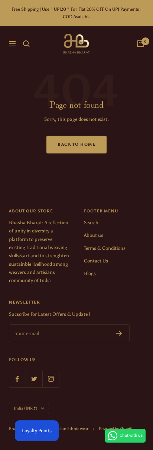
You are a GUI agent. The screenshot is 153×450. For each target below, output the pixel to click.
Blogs (90, 273)
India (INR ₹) (25, 408)
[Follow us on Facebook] (17, 379)
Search (91, 222)
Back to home (76, 144)
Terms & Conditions (105, 248)
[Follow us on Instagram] (50, 379)
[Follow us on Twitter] (34, 379)
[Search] (26, 43)
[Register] (119, 333)
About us (93, 235)
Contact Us (96, 261)
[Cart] (140, 43)
